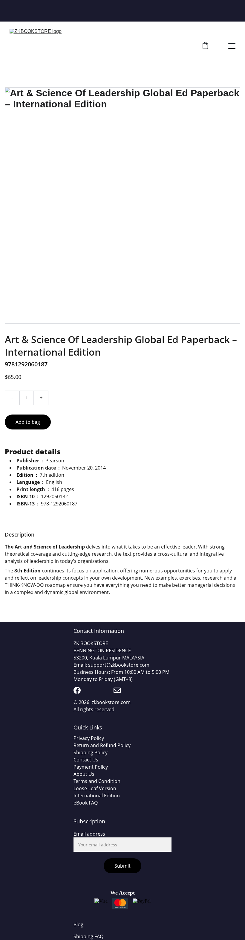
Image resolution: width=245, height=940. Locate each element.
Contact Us (86, 759)
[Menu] (231, 46)
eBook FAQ (86, 802)
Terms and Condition (97, 781)
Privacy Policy (89, 738)
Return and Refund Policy (102, 745)
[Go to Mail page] (117, 690)
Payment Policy (91, 767)
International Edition (97, 795)
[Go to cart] (205, 46)
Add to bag (28, 422)
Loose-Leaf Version (95, 788)
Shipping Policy (91, 752)
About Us (84, 774)
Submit (122, 866)
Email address (89, 834)
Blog (78, 924)
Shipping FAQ (88, 936)
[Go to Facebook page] (77, 690)
